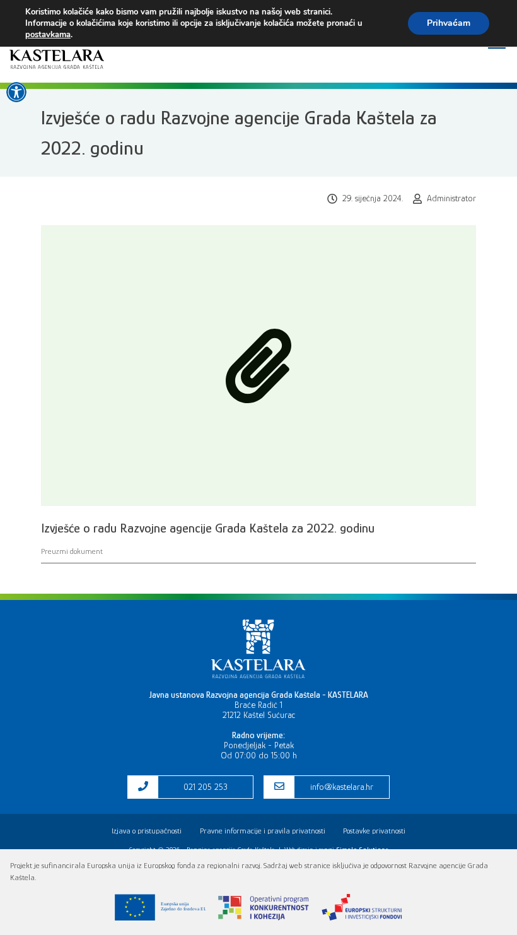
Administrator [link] (451, 198)
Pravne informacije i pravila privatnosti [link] (262, 830)
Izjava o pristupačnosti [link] (147, 830)
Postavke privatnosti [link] (374, 830)
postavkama (48, 34)
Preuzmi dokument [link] (72, 551)
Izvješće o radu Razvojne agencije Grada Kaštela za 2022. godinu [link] (208, 528)
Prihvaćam (448, 23)
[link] (16, 92)
